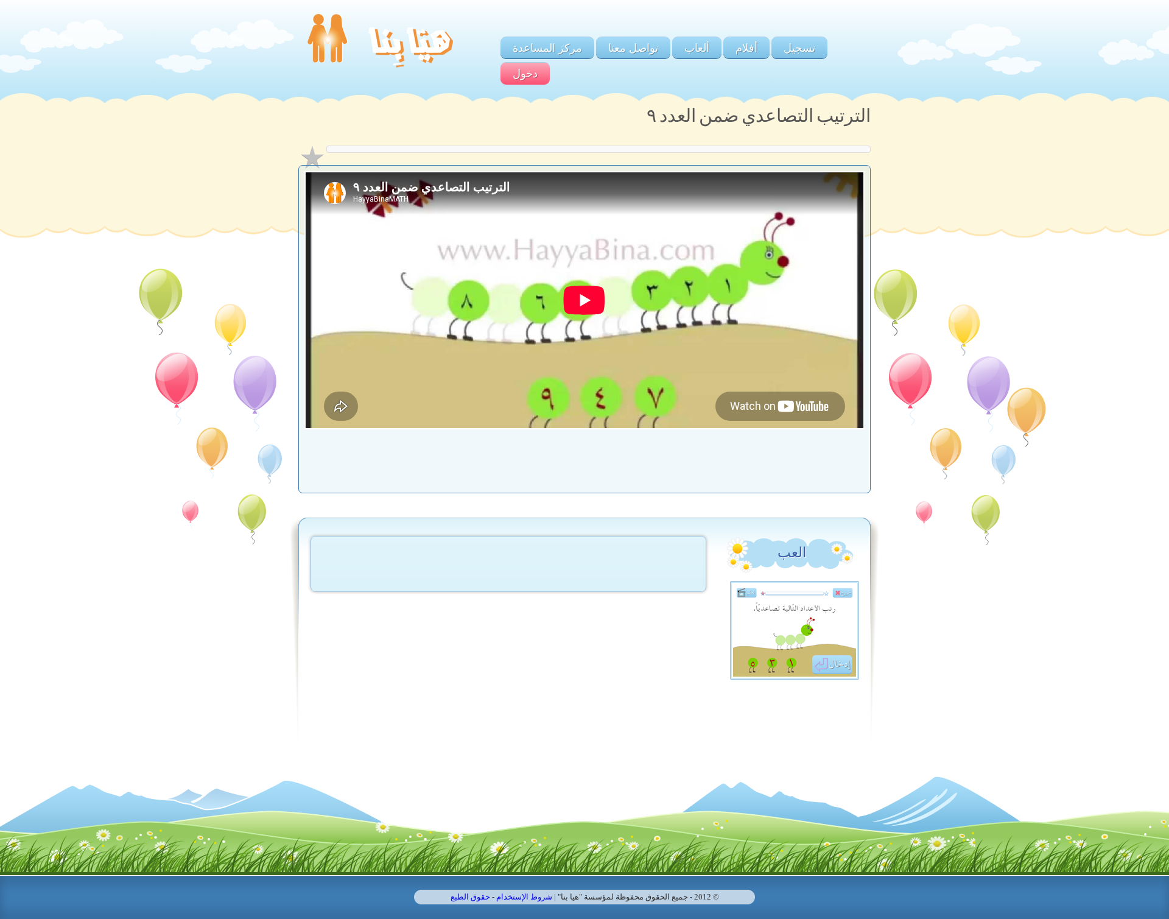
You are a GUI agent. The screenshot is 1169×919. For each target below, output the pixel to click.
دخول (525, 73)
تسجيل (799, 48)
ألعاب (696, 48)
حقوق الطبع (470, 896)
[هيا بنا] (380, 70)
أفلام (746, 48)
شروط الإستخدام (524, 896)
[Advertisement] (584, 456)
